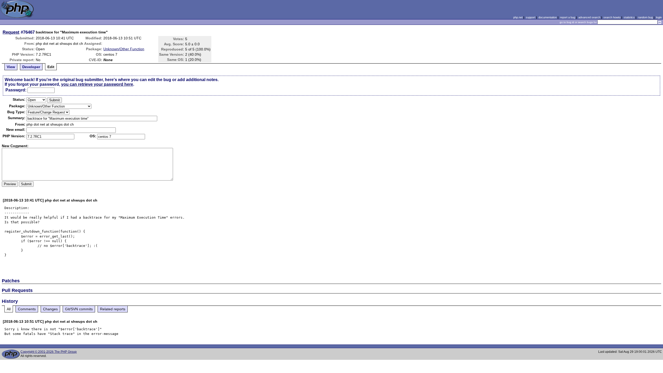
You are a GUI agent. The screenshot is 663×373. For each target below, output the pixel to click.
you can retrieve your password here (97, 84)
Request (11, 32)
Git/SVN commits (79, 309)
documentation (547, 17)
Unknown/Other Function (123, 49)
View (11, 67)
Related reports (112, 309)
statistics (629, 17)
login (659, 17)
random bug (645, 17)
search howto (612, 17)
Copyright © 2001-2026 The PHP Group (48, 352)
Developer (31, 67)
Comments (27, 309)
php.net (518, 17)
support (530, 17)
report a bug (567, 17)
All (9, 309)
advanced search (589, 17)
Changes (50, 309)
